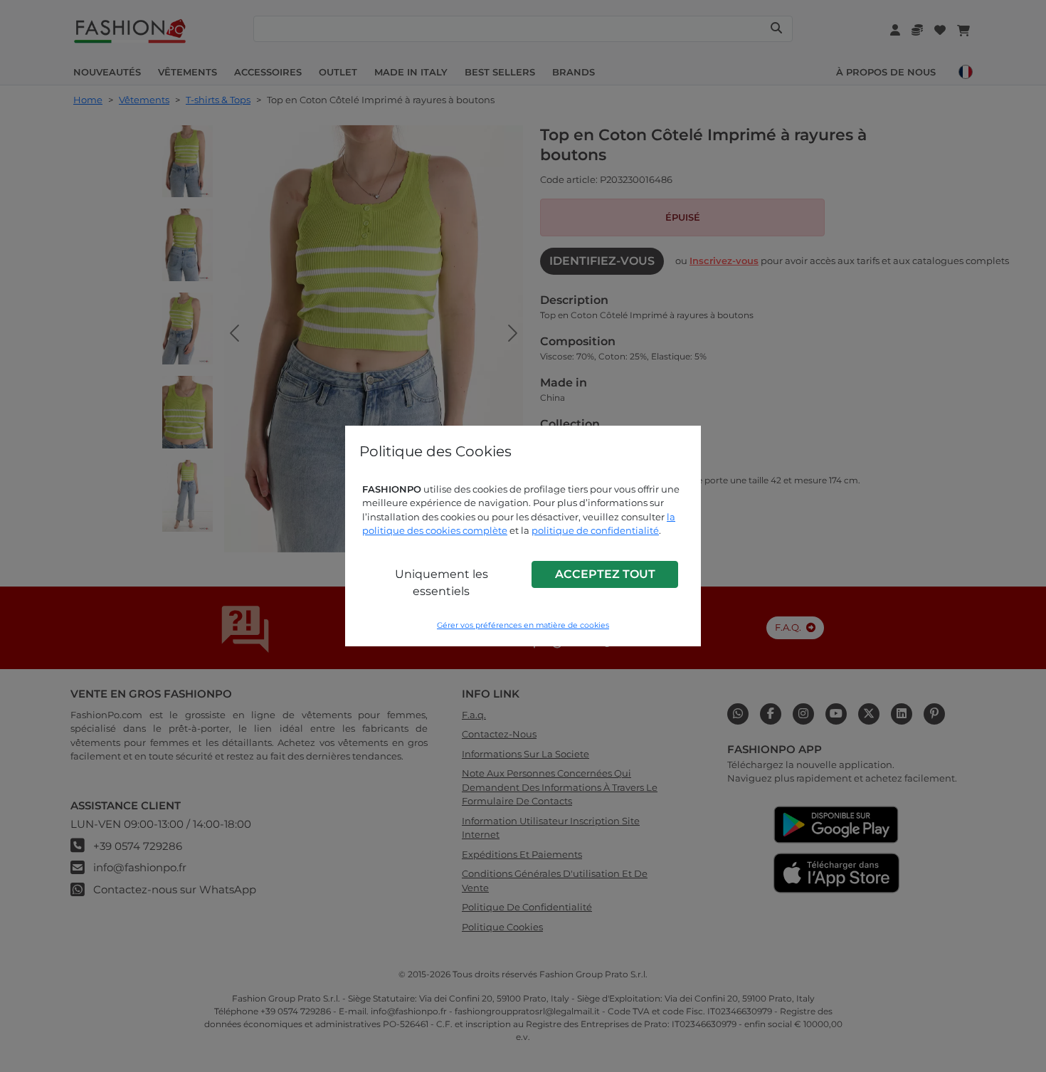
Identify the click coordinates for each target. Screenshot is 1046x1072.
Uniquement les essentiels (441, 582)
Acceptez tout (605, 574)
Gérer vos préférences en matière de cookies (523, 625)
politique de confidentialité (595, 530)
